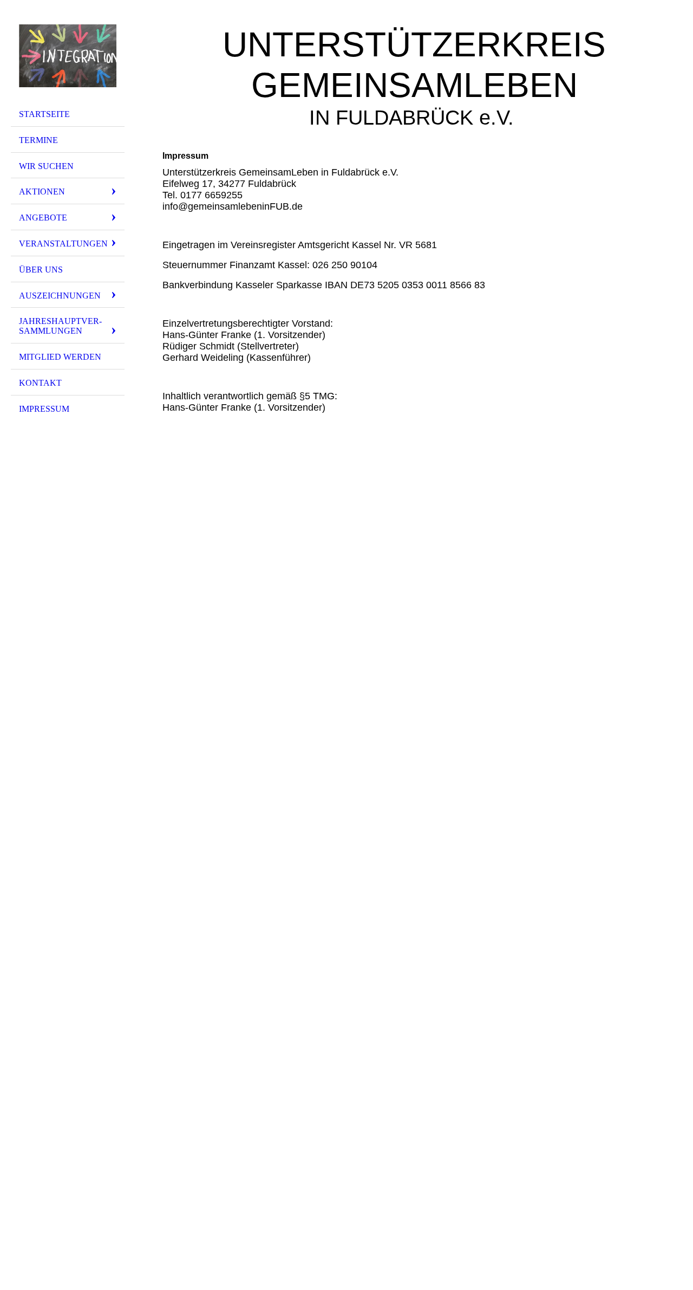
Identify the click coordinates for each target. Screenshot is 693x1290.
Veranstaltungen (63, 243)
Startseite (44, 114)
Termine (38, 140)
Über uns (41, 269)
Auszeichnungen (60, 295)
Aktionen (42, 191)
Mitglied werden (60, 356)
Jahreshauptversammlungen (60, 325)
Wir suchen (46, 166)
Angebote (43, 217)
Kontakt (40, 382)
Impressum (44, 408)
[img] (67, 55)
